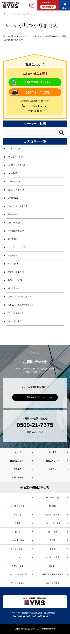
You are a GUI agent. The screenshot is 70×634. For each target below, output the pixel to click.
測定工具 (52, 566)
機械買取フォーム (17, 461)
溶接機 (53, 549)
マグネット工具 (52, 557)
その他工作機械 (17, 540)
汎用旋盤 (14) (14, 181)
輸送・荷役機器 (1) (16, 321)
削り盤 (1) (12, 214)
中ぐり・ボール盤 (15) (18, 206)
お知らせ (52, 469)
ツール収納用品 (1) (16, 313)
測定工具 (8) (13, 288)
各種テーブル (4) (15, 280)
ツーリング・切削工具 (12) (19, 297)
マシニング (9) (14, 148)
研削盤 (18, 523)
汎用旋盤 (17, 514)
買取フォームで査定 (38, 92)
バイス (18, 557)
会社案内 (52, 452)
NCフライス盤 (52, 497)
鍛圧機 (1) (12, 239)
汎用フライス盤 (17, 506)
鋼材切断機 (52, 532)
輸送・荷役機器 (52, 583)
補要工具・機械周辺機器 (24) (20, 305)
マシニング (17, 497)
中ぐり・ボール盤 (52, 523)
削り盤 (18, 532)
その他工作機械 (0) (16, 231)
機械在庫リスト (52, 461)
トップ (18, 452)
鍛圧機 (53, 540)
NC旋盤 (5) (13, 173)
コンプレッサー (17, 549)
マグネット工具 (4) (16, 272)
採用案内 (17, 469)
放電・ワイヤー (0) (16, 190)
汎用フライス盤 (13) (17, 165)
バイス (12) (13, 264)
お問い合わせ (17, 477)
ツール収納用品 (17, 583)
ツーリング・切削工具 (17, 574)
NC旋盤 (52, 506)
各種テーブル (17, 566)
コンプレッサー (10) (17, 247)
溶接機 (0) (12, 255)
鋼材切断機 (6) (14, 222)
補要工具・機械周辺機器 (52, 574)
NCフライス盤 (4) (15, 157)
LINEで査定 (38, 82)
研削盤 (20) (13, 198)
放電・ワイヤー (52, 514)
